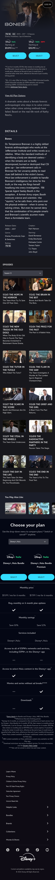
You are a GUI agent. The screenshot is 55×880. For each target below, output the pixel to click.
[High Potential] (15, 508)
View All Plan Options (15, 95)
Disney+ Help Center (30, 746)
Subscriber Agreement (13, 791)
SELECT (16, 56)
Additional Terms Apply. (19, 87)
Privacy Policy (10, 776)
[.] (7, 849)
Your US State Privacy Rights (15, 786)
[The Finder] (39, 508)
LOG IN (47, 4)
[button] (27, 807)
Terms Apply (11, 717)
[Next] (50, 508)
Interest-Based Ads (12, 801)
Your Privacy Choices (12, 796)
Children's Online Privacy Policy (16, 781)
